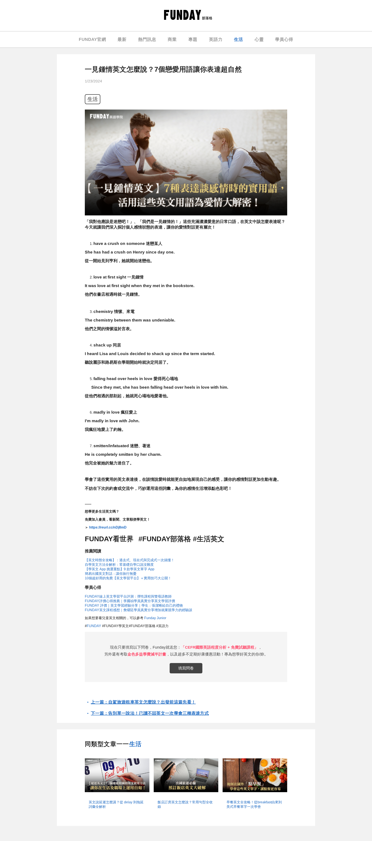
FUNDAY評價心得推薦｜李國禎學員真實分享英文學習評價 (130, 601)
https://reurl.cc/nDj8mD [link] (108, 527)
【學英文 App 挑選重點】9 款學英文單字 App (119, 569)
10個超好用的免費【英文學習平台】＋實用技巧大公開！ (128, 578)
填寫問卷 (186, 668)
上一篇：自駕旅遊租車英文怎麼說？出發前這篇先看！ (143, 702)
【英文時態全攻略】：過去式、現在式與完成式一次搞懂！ (129, 560)
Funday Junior (155, 618)
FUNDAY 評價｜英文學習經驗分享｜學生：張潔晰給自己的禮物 (134, 605)
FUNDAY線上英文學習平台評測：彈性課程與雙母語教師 (128, 596)
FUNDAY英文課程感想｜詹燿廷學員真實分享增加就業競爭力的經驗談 (138, 610)
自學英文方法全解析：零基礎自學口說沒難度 (119, 564)
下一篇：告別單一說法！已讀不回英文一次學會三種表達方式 (150, 713)
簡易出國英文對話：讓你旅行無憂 (110, 573)
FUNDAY (94, 626)
